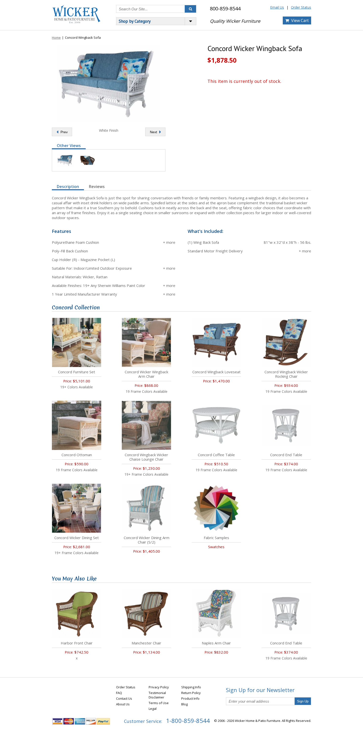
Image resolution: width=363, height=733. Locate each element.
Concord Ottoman (76, 454)
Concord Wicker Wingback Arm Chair (146, 374)
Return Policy (191, 693)
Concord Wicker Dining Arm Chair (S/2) (146, 540)
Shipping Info (191, 687)
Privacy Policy (159, 687)
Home (56, 37)
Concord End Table (286, 454)
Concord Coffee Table (216, 454)
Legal (153, 708)
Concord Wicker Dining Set (76, 537)
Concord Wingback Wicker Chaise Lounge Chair (146, 457)
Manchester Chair (146, 642)
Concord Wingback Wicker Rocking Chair (286, 374)
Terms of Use (159, 703)
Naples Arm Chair (216, 642)
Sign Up (302, 701)
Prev (64, 132)
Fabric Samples (216, 537)
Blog (184, 704)
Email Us (277, 7)
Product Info (190, 698)
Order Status (301, 7)
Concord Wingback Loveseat (216, 371)
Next (154, 132)
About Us (123, 704)
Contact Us (124, 698)
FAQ (119, 693)
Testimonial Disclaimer (157, 695)
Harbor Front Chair (77, 642)
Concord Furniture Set (76, 371)
